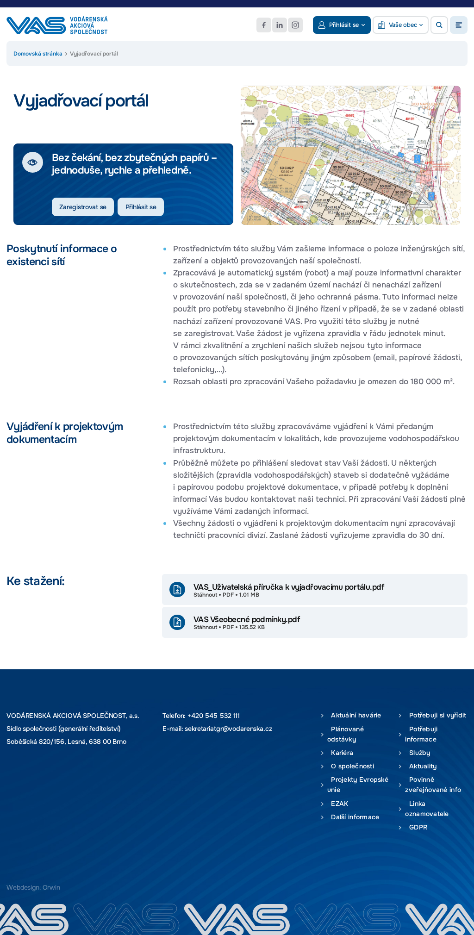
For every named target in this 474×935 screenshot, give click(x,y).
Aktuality (421, 766)
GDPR (416, 827)
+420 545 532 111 (213, 715)
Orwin (51, 887)
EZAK (338, 804)
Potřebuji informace (421, 734)
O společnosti (350, 766)
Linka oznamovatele (427, 809)
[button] (439, 25)
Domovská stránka (37, 53)
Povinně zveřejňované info (433, 785)
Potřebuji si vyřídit (435, 715)
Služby (417, 753)
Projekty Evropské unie (357, 785)
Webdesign (22, 887)
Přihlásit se (140, 207)
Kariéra (340, 753)
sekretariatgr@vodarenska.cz (228, 728)
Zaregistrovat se (82, 207)
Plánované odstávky (345, 734)
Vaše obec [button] (403, 25)
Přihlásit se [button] (344, 25)
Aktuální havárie (354, 715)
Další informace (353, 817)
